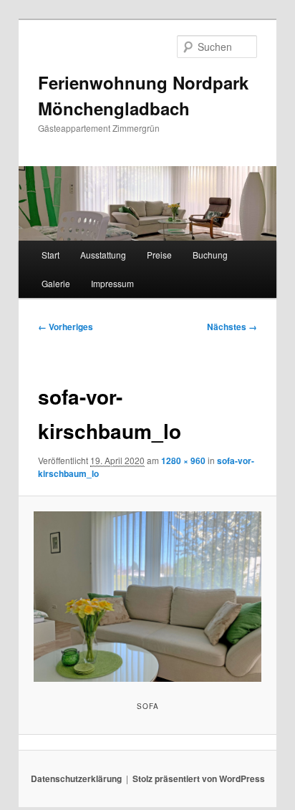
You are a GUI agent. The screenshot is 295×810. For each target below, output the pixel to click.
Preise (159, 255)
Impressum (112, 283)
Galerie (56, 283)
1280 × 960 (183, 460)
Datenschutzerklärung (76, 778)
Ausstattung (103, 255)
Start (50, 255)
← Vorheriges (65, 326)
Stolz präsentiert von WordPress (198, 778)
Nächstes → (232, 326)
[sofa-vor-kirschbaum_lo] (147, 596)
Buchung (210, 255)
